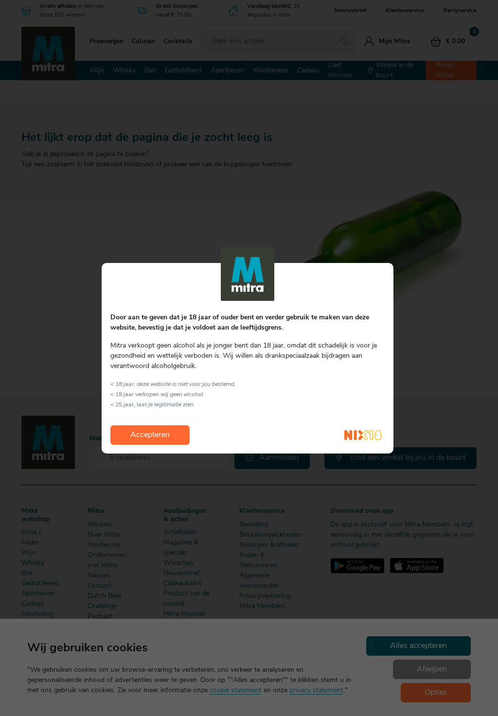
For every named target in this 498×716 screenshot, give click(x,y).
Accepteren (150, 435)
